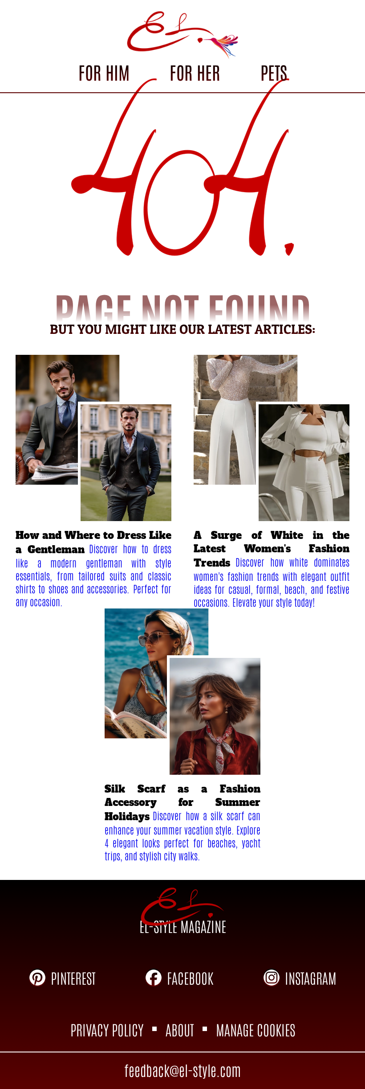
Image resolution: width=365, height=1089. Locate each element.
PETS (273, 71)
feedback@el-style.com (182, 1069)
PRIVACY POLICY (106, 1029)
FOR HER (195, 71)
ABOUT (180, 1029)
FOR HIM (104, 71)
